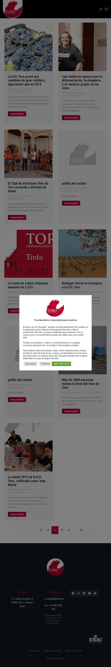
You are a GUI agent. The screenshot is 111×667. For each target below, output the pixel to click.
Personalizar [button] (30, 364)
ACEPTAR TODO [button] (61, 364)
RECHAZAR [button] (45, 364)
